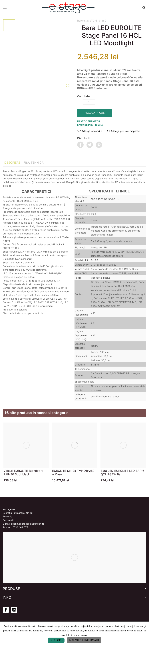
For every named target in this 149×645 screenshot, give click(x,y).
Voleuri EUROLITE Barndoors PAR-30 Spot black (23, 472)
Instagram (14, 610)
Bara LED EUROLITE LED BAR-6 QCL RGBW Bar (122, 472)
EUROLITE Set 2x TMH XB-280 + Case (73, 472)
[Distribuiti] (80, 145)
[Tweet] (89, 145)
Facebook (6, 610)
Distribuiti (83, 138)
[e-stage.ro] (68, 8)
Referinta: (83, 20)
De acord (56, 640)
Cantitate (83, 96)
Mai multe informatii (84, 640)
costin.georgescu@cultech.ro (28, 523)
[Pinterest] (99, 145)
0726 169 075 (20, 527)
